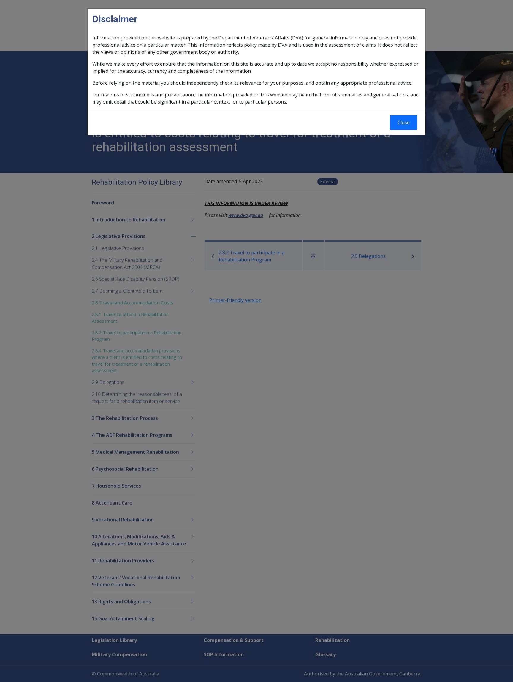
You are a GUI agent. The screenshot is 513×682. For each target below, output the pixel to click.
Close (404, 122)
